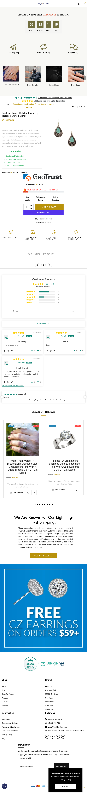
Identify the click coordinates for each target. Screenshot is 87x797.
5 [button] (44, 504)
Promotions (49, 702)
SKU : (37, 219)
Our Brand (5, 702)
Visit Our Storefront (43, 556)
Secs (56, 30)
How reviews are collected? (13, 386)
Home (7, 104)
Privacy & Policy (65, 780)
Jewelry (4, 690)
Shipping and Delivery (10, 723)
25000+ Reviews (51, 694)
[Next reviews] (85, 397)
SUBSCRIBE (61, 766)
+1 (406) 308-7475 (55, 719)
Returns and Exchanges (11, 727)
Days (31, 30)
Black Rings (54, 85)
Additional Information (41, 254)
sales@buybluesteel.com (57, 727)
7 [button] (49, 504)
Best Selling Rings (11, 84)
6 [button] (47, 504)
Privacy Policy (7, 735)
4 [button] (42, 504)
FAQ (3, 739)
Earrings (48, 222)
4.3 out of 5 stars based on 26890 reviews (55, 98)
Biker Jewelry (32, 85)
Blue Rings (75, 85)
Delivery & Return (40, 198)
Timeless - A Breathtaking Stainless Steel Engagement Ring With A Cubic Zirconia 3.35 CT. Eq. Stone (64, 465)
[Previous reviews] (1, 397)
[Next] (84, 77)
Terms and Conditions (10, 731)
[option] (65, 132)
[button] (27, 101)
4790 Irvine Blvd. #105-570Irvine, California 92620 (66, 731)
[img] (18, 333)
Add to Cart (49, 207)
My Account (6, 719)
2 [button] (37, 504)
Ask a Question (55, 198)
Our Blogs (49, 698)
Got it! (65, 786)
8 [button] (52, 504)
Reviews (5, 706)
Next (81, 106)
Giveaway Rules (51, 690)
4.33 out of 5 (49, 284)
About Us (48, 686)
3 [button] (39, 504)
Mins (48, 30)
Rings (4, 686)
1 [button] (34, 504)
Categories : (40, 222)
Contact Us (49, 709)
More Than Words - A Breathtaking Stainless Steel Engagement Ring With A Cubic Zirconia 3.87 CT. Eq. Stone (22, 466)
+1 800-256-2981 (54, 723)
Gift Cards (49, 706)
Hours (40, 30)
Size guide (27, 198)
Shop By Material (8, 694)
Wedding (5, 698)
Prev (74, 106)
